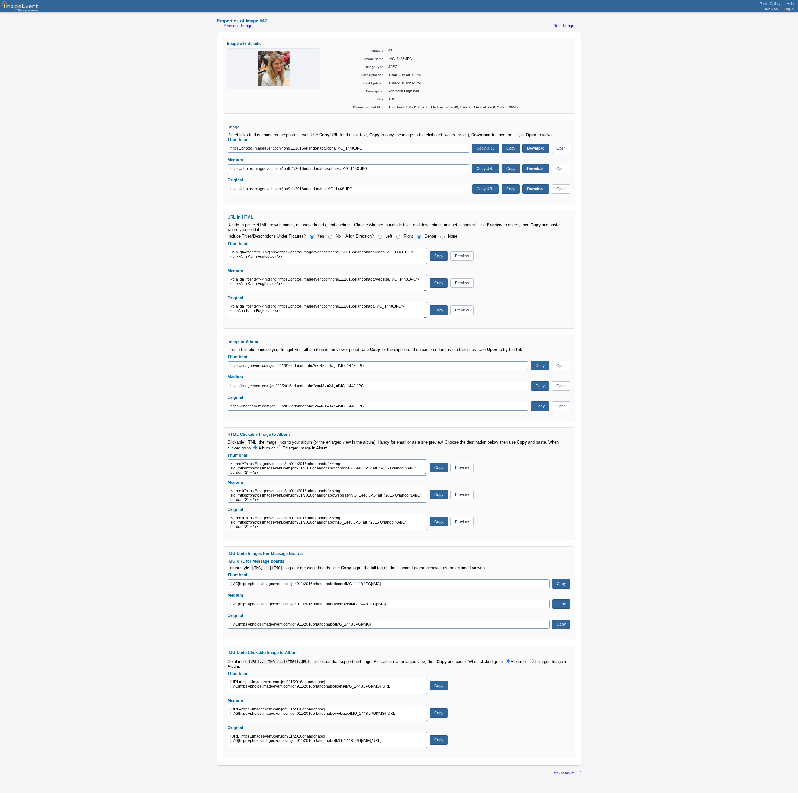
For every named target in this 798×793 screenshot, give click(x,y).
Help (790, 4)
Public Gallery (770, 4)
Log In (789, 9)
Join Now (771, 9)
